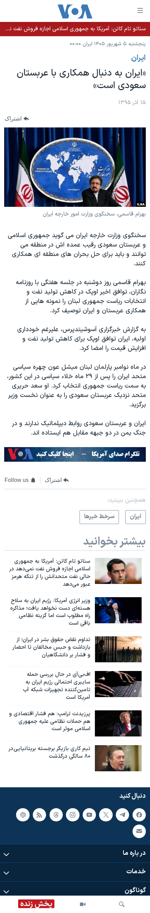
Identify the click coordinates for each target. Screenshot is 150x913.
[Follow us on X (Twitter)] (105, 814)
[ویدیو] (82, 904)
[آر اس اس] (39, 814)
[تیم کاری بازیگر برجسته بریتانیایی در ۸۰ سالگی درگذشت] (118, 758)
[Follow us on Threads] (56, 814)
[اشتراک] (139, 831)
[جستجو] (121, 904)
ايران (138, 58)
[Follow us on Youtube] (89, 814)
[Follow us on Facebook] (139, 814)
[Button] (17, 118)
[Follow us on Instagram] (72, 814)
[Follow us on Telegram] (122, 814)
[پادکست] (22, 814)
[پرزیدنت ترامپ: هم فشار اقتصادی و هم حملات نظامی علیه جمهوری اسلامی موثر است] (118, 723)
